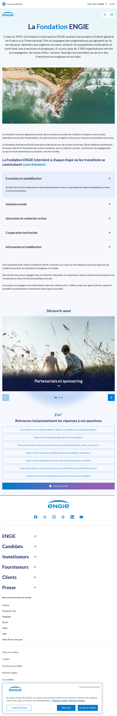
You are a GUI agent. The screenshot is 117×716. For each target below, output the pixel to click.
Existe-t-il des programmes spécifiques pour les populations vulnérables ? (58, 453)
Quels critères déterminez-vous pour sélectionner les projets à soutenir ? (58, 460)
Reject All (66, 708)
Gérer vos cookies (10, 652)
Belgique (6, 616)
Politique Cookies (60, 700)
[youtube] (81, 517)
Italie (4, 628)
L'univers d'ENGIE (15, 4)
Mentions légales (10, 672)
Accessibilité (8, 679)
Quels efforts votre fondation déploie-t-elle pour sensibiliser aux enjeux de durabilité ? (58, 429)
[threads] (63, 517)
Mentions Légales (77, 700)
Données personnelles (12, 666)
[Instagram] (54, 517)
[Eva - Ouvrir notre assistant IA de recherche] (105, 14)
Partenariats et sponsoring (58, 381)
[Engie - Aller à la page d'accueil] (8, 17)
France (5, 605)
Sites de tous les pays (12, 639)
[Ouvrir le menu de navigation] (112, 14)
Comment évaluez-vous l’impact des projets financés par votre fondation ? (58, 476)
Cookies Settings (19, 708)
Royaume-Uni (9, 610)
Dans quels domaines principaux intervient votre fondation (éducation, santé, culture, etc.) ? (58, 445)
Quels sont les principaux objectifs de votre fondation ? (58, 437)
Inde (4, 633)
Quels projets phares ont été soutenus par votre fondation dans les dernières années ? (58, 468)
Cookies (6, 659)
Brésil (5, 622)
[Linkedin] (72, 517)
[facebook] (35, 517)
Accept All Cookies (87, 708)
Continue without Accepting (89, 687)
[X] (44, 517)
